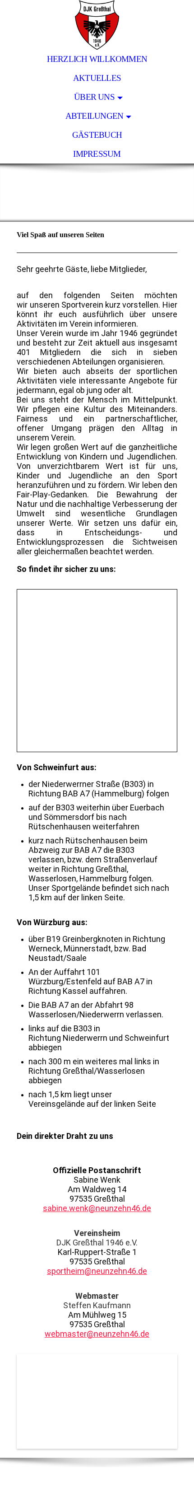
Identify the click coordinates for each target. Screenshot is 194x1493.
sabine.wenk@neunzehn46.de (97, 1208)
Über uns (94, 97)
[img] (97, 25)
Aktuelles (97, 78)
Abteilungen (94, 116)
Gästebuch (97, 135)
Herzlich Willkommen (97, 59)
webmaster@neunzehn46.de (97, 1334)
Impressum (96, 154)
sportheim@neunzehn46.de (97, 1271)
